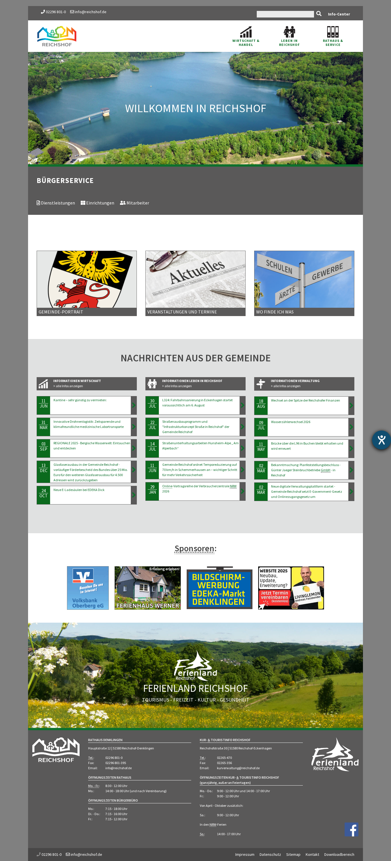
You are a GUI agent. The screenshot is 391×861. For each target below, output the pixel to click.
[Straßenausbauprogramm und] (242, 426)
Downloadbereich (339, 854)
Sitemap (293, 854)
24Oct (44, 493)
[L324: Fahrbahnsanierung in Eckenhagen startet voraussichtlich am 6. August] (242, 405)
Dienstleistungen (57, 203)
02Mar (261, 468)
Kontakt (312, 854)
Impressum (244, 854)
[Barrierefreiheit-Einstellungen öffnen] (381, 440)
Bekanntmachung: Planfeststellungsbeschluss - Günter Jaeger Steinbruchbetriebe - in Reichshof (306, 470)
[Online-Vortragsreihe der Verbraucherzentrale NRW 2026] (242, 491)
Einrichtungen (99, 203)
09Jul (261, 425)
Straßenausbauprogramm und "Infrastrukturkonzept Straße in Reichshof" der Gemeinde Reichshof (195, 426)
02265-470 (224, 757)
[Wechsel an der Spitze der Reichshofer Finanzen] (351, 405)
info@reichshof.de (90, 11)
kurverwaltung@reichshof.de (238, 768)
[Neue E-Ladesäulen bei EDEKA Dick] (134, 495)
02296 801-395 (115, 763)
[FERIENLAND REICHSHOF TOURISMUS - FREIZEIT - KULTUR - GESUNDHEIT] (195, 672)
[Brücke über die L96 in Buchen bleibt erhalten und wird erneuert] (351, 448)
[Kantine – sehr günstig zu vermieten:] (134, 405)
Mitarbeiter (137, 203)
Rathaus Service (333, 42)
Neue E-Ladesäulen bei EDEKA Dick (79, 490)
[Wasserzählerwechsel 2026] (351, 427)
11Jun (44, 403)
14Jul (152, 446)
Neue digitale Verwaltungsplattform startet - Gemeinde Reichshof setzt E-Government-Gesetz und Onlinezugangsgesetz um (306, 491)
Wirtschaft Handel (246, 42)
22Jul (152, 425)
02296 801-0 (56, 11)
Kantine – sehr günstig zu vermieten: (80, 400)
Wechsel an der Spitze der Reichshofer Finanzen (306, 400)
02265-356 (224, 763)
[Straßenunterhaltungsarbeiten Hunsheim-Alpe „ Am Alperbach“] (242, 448)
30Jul (152, 403)
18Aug (261, 403)
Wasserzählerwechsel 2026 (291, 422)
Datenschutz (270, 854)
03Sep (43, 446)
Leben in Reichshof (289, 42)
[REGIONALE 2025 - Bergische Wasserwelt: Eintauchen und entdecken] (134, 448)
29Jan (152, 489)
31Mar (44, 425)
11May (261, 446)
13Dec (44, 468)
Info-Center (339, 14)
